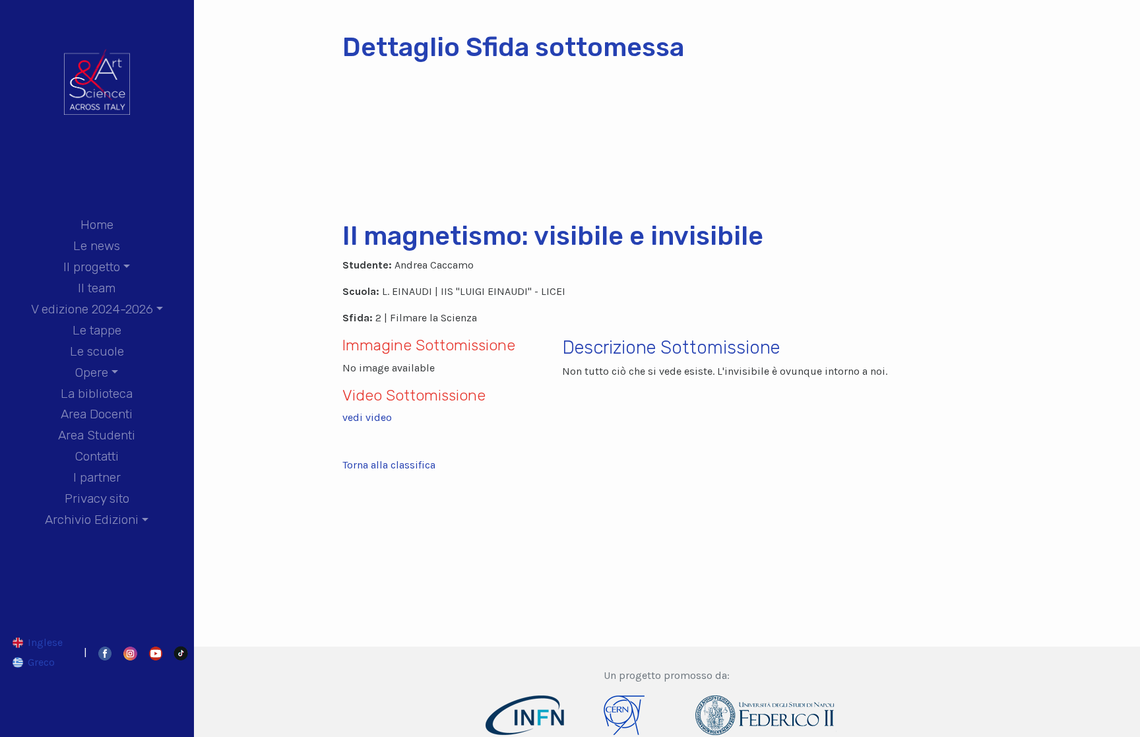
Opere (91, 372)
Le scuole (97, 351)
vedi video (367, 417)
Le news (96, 245)
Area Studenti (96, 435)
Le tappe (97, 330)
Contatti (97, 456)
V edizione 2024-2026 (92, 309)
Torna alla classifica (388, 465)
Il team (96, 288)
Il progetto (91, 266)
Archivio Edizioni (92, 519)
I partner (97, 477)
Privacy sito (97, 498)
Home (96, 224)
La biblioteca (97, 393)
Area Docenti (97, 414)
